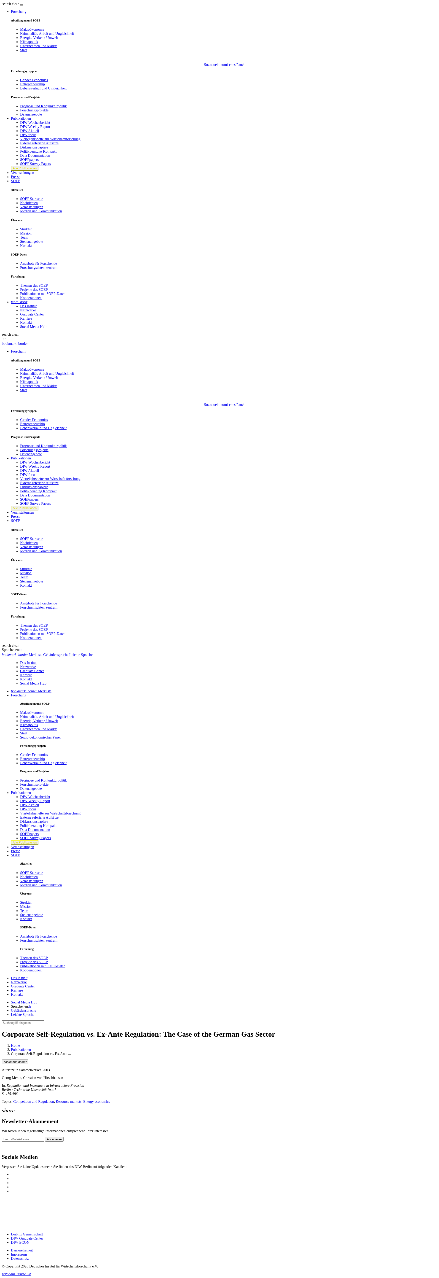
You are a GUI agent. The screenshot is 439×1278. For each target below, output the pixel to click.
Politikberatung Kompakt (38, 151)
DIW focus (28, 135)
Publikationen (21, 1050)
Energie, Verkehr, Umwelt (39, 38)
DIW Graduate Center (27, 1238)
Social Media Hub (33, 327)
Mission (26, 233)
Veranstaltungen (22, 173)
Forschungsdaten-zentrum (38, 268)
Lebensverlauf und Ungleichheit (43, 88)
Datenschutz (20, 1258)
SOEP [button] (15, 181)
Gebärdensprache (23, 1010)
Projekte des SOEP (34, 289)
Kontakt (26, 246)
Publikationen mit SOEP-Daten (42, 294)
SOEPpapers (29, 160)
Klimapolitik (29, 42)
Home (15, 1045)
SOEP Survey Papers (35, 164)
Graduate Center (32, 314)
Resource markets (68, 1101)
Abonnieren (54, 1139)
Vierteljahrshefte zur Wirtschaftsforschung (50, 139)
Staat (23, 50)
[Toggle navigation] (21, 5)
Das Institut (28, 306)
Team (24, 237)
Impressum (19, 1254)
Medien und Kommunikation (41, 211)
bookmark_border (15, 343)
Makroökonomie (32, 29)
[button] (11, 4)
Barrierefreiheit (22, 1250)
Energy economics (96, 1101)
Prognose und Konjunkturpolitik (43, 106)
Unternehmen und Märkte (38, 46)
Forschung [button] (18, 11)
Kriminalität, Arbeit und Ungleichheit (47, 33)
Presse (15, 177)
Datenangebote (31, 114)
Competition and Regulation (33, 1101)
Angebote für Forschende (38, 263)
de (20, 650)
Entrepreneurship (32, 84)
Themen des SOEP (34, 285)
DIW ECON (20, 1242)
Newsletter (9, 1147)
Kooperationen (31, 298)
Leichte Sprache (22, 1014)
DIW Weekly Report (35, 127)
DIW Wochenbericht (35, 122)
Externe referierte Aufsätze (39, 143)
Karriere (26, 318)
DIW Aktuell (29, 131)
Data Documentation (35, 155)
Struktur (26, 229)
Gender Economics (34, 80)
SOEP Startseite (31, 199)
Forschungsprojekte (34, 110)
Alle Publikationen (25, 168)
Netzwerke (28, 310)
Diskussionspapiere (34, 147)
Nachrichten (29, 203)
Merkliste (31, 691)
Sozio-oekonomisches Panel (224, 65)
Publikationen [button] (21, 118)
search (6, 4)
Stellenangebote (31, 241)
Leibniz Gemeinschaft (27, 1234)
